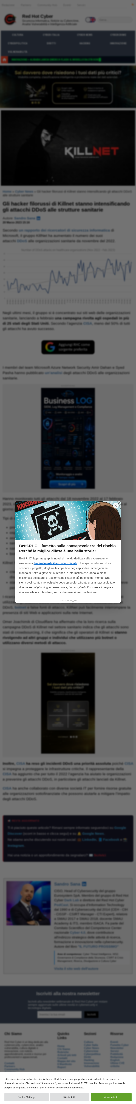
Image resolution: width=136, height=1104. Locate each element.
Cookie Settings (26, 1097)
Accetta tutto (111, 1097)
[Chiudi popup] (116, 505)
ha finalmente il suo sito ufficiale (55, 563)
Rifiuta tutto (69, 1097)
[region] (68, 1088)
